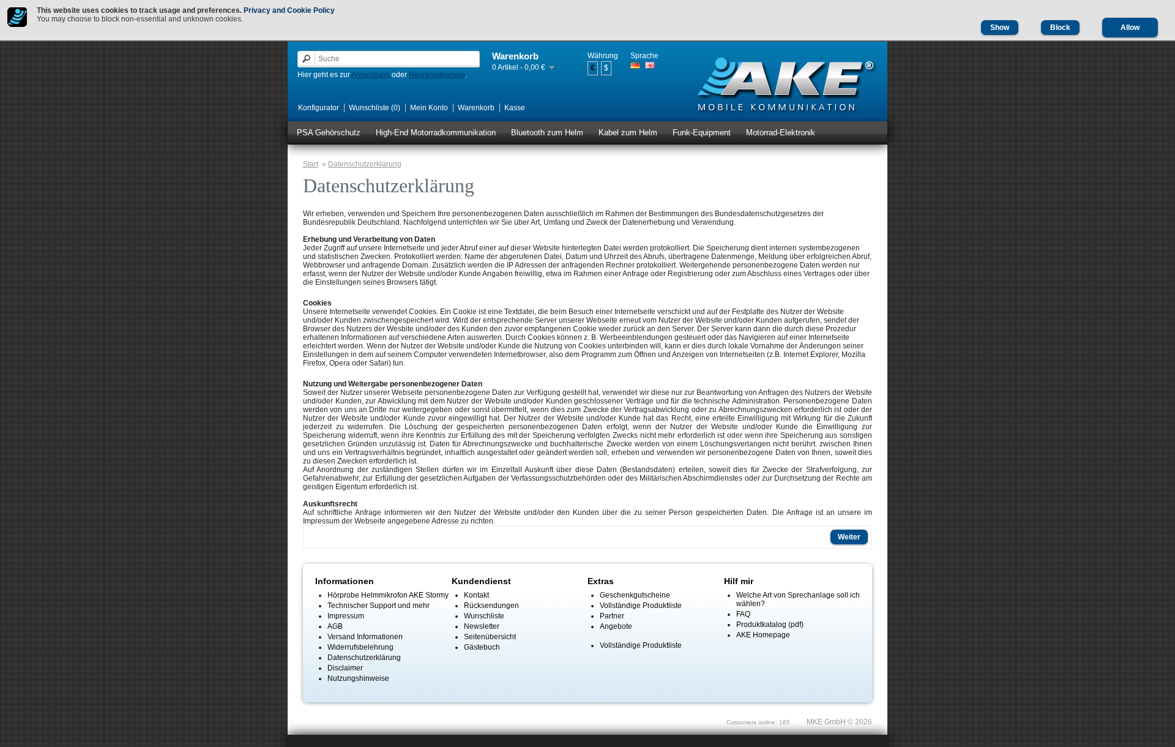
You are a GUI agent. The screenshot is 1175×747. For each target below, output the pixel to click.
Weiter (849, 537)
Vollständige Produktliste (641, 605)
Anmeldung (370, 74)
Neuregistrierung (437, 74)
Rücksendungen (491, 605)
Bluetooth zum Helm (547, 132)
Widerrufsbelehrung (360, 647)
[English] (650, 65)
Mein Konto (429, 107)
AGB (335, 626)
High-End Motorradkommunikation (436, 132)
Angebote (616, 626)
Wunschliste (484, 616)
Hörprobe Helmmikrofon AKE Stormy (388, 595)
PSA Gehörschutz (328, 132)
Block (1060, 27)
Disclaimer (345, 668)
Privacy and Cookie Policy (289, 10)
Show (999, 27)
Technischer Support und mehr (378, 605)
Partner (612, 616)
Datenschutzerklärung (364, 164)
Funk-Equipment (702, 132)
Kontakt (476, 595)
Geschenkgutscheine (635, 595)
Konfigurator (318, 107)
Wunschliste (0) (374, 107)
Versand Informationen (365, 637)
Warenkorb (476, 107)
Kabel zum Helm (628, 132)
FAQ (743, 614)
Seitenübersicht (490, 637)
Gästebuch (482, 647)
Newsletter (481, 626)
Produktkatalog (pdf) (770, 624)
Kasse (514, 107)
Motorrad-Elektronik (780, 132)
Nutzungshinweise (358, 678)
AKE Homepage (763, 635)
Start (310, 164)
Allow (1130, 27)
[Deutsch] (635, 65)
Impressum (345, 616)
